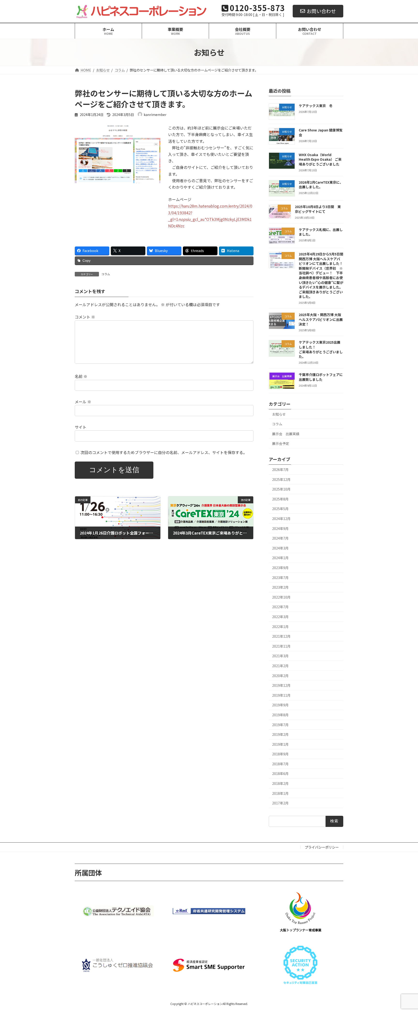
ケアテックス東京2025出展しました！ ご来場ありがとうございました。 (324, 349)
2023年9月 (280, 567)
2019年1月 (280, 744)
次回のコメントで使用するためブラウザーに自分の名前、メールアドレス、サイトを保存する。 (164, 452)
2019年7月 (280, 724)
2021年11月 (281, 646)
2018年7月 (280, 763)
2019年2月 (280, 734)
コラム (105, 274)
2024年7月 (280, 538)
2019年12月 (281, 685)
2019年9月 (280, 704)
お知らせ (279, 414)
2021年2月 (280, 665)
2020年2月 (280, 675)
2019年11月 (281, 695)
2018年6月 (280, 773)
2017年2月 (280, 803)
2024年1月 (280, 557)
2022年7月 (280, 606)
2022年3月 (280, 616)
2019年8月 (280, 714)
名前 (81, 376)
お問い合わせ (321, 10)
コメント (85, 317)
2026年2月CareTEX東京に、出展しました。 (321, 184)
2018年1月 (280, 793)
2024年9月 (280, 528)
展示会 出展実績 (285, 433)
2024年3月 (280, 548)
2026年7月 (280, 469)
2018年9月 (280, 754)
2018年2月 (280, 783)
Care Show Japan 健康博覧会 (321, 132)
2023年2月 (280, 587)
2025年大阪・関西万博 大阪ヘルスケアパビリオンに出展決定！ (321, 319)
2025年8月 (280, 499)
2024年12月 (281, 518)
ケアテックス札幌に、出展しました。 (321, 232)
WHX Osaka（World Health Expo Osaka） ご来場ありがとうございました (320, 159)
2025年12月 (281, 479)
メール (83, 402)
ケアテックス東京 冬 (316, 105)
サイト (80, 427)
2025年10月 (281, 489)
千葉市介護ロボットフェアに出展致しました (321, 377)
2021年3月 (280, 655)
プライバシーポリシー (322, 847)
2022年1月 (280, 626)
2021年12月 (281, 636)
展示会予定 (280, 443)
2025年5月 (280, 508)
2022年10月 (281, 597)
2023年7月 (280, 577)
